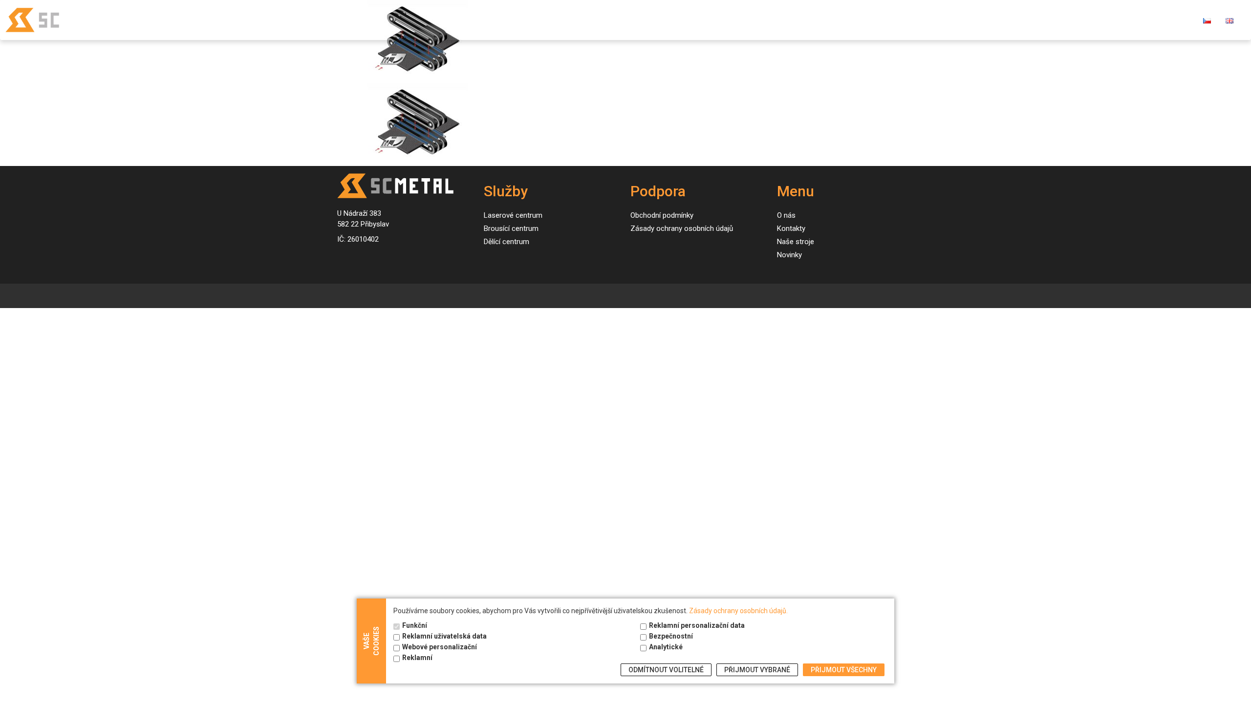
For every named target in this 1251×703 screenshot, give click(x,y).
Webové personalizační (439, 647)
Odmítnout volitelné (666, 670)
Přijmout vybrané (757, 670)
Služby (888, 20)
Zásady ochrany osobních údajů (681, 228)
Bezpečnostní (671, 636)
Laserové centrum (513, 215)
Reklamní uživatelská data (444, 636)
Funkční (414, 625)
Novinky (998, 20)
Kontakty (1084, 20)
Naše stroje (946, 20)
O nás (1040, 20)
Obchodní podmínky (661, 215)
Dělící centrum (506, 241)
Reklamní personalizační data (697, 625)
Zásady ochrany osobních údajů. (738, 611)
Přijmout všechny (844, 670)
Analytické (666, 647)
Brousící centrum (511, 228)
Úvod (851, 20)
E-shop (1131, 20)
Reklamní (417, 658)
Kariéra (1174, 20)
